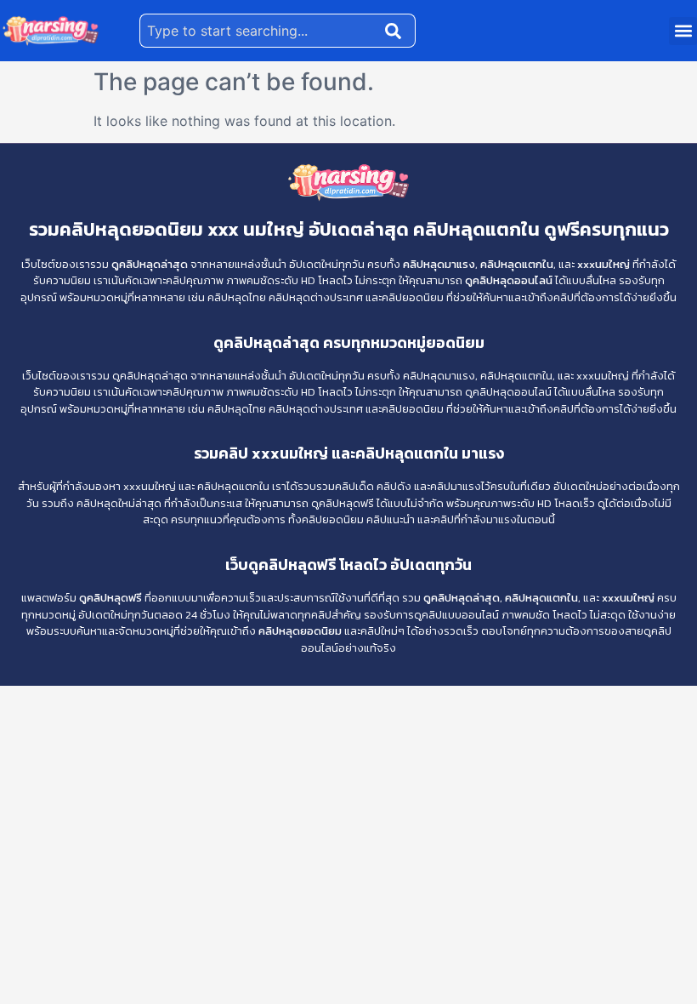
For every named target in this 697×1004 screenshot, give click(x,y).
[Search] (397, 31)
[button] (683, 31)
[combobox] (258, 31)
